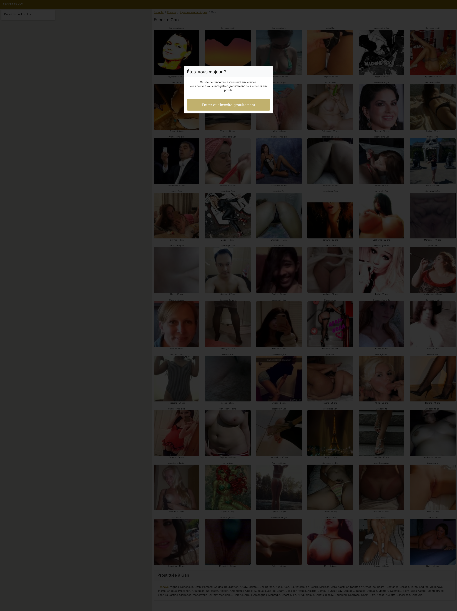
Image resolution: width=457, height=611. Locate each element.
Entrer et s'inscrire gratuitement (228, 105)
